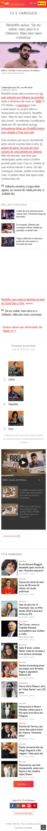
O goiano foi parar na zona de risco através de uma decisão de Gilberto (21, 147)
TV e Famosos (23, 13)
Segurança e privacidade (23, 828)
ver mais (21, 784)
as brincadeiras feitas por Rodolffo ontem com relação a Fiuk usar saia (23, 128)
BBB (38, 101)
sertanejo (22, 105)
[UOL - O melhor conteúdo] (4, 4)
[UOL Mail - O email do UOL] (31, 3)
